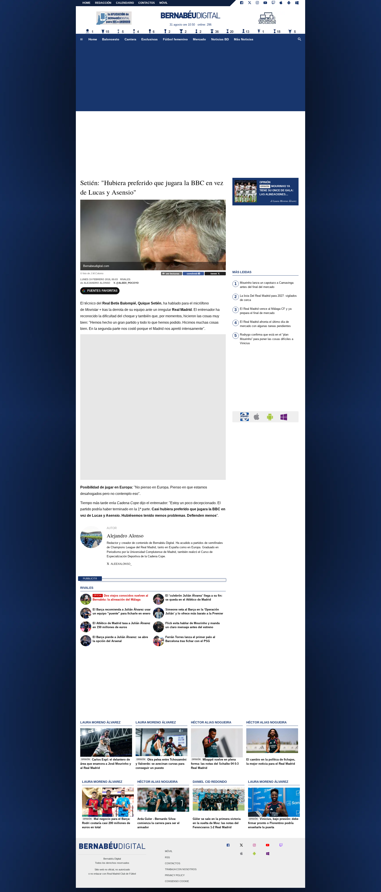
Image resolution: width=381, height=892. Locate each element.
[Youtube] (265, 3)
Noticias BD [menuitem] (220, 39)
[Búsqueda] (299, 39)
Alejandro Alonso (97, 283)
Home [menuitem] (92, 39)
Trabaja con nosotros (180, 869)
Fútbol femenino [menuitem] (175, 39)
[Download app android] (289, 3)
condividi (192, 273)
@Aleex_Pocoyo (127, 283)
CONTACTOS (146, 3)
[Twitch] (273, 3)
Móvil (168, 851)
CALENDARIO (125, 3)
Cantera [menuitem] (130, 39)
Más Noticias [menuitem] (243, 39)
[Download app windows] (297, 3)
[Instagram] (257, 3)
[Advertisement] (190, 78)
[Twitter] (250, 3)
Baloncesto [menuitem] (110, 39)
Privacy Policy (175, 875)
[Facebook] (242, 3)
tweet (214, 273)
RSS (167, 857)
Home (86, 3)
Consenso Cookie (177, 881)
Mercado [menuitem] (199, 39)
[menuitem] (81, 39)
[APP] (245, 416)
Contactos (172, 863)
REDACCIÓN (103, 3)
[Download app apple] (281, 3)
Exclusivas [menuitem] (149, 39)
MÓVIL (163, 3)
